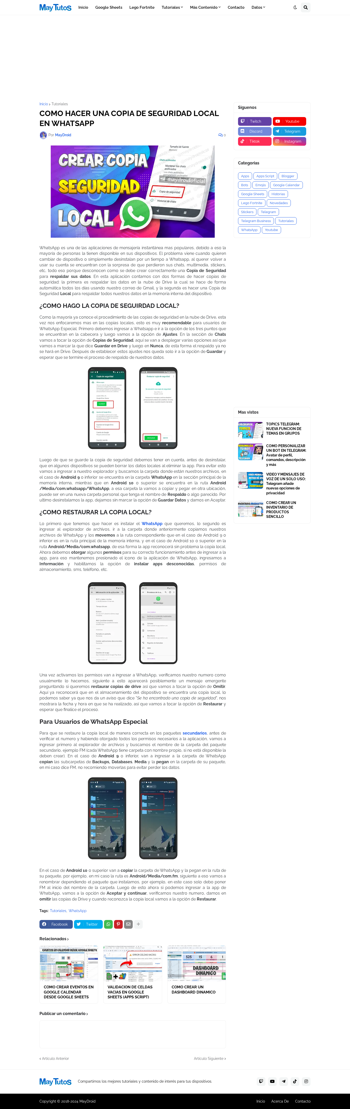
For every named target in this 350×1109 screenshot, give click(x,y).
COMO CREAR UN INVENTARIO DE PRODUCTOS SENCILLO (281, 510)
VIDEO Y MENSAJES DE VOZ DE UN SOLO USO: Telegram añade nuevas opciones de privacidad (286, 483)
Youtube (271, 230)
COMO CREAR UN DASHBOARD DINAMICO (193, 990)
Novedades (279, 203)
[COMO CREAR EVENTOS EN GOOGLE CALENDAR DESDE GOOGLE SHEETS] (69, 963)
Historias (278, 194)
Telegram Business (256, 221)
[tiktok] (295, 1081)
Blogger (288, 176)
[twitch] (261, 1081)
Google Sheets (252, 194)
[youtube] (272, 1081)
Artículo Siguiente (208, 1058)
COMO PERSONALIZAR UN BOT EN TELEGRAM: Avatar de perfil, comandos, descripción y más (286, 455)
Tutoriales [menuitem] (171, 7)
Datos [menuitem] (257, 7)
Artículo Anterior (55, 1058)
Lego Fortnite (251, 203)
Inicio (43, 104)
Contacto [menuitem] (236, 7)
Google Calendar (286, 185)
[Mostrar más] (138, 924)
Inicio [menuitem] (83, 7)
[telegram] (283, 1081)
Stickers (247, 212)
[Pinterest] (118, 924)
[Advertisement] (175, 59)
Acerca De (280, 1101)
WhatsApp (78, 911)
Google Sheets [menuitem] (108, 7)
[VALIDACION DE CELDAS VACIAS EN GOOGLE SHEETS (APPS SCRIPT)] (133, 963)
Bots (244, 185)
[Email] (128, 924)
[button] (295, 7)
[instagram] (306, 1081)
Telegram (268, 212)
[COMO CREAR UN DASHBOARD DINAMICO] (197, 963)
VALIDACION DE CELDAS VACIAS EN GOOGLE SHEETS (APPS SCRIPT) (130, 992)
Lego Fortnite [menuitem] (142, 7)
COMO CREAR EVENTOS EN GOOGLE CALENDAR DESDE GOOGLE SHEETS (69, 992)
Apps (245, 176)
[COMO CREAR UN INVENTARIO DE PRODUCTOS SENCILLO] (250, 508)
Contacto (303, 1101)
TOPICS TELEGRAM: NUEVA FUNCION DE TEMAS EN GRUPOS (283, 428)
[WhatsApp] (108, 924)
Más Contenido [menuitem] (204, 7)
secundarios (195, 733)
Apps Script (265, 176)
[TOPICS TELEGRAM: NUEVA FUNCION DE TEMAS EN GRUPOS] (250, 430)
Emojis (260, 185)
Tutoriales (60, 104)
